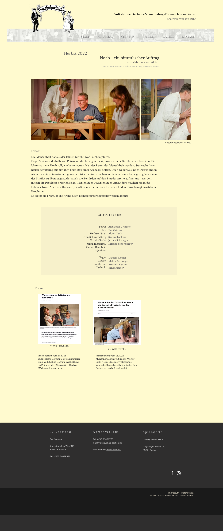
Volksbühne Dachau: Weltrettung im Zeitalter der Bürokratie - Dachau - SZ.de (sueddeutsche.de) (58, 365)
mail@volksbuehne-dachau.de (107, 442)
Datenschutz (187, 492)
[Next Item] (185, 109)
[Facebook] (172, 473)
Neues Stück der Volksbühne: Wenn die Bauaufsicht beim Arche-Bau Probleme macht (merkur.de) (116, 365)
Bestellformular (113, 449)
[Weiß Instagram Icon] (178, 473)
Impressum (174, 492)
